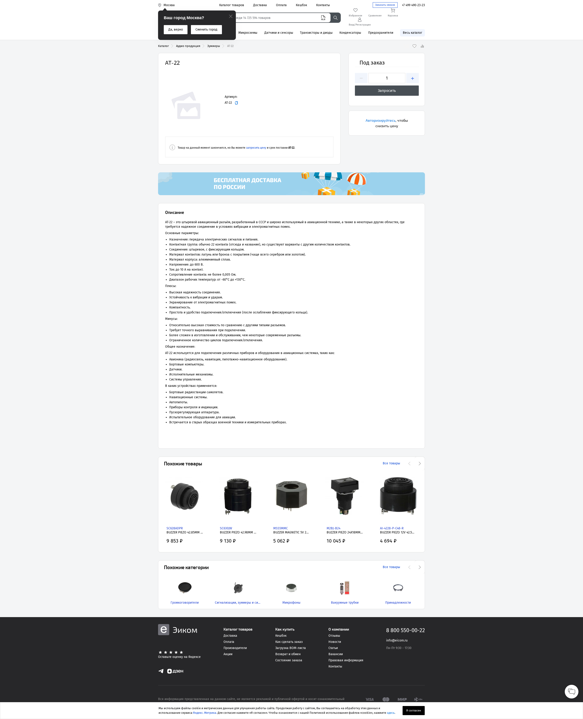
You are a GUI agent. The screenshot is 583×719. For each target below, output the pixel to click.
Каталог (163, 46)
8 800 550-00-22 (405, 630)
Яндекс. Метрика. (205, 712)
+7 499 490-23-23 (413, 5)
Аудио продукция (188, 46)
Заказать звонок (385, 4)
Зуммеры (213, 46)
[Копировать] (236, 103)
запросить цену (256, 147)
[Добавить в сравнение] (422, 46)
